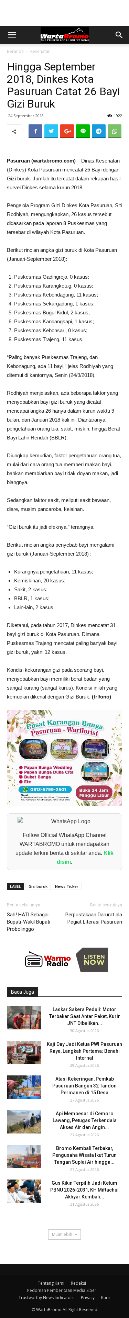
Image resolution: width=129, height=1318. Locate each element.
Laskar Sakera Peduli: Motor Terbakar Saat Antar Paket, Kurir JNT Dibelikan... (84, 1016)
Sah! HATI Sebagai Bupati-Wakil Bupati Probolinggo (28, 922)
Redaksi (78, 1283)
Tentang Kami (51, 1283)
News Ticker (66, 886)
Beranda (15, 51)
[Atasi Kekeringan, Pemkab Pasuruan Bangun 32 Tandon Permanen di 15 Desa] (24, 1087)
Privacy (88, 1297)
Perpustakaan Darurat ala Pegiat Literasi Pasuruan (93, 918)
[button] (119, 35)
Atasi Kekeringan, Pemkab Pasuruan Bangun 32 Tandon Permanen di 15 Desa (84, 1085)
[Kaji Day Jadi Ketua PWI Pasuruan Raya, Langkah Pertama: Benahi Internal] (24, 1052)
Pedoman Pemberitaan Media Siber (61, 1290)
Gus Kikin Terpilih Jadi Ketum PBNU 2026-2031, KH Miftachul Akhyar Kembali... (84, 1189)
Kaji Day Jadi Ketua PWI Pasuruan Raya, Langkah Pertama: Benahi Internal (84, 1051)
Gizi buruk (38, 886)
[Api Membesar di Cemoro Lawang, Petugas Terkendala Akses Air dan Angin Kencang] (24, 1122)
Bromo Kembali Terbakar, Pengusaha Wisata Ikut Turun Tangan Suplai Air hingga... (84, 1155)
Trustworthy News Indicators (46, 1297)
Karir (105, 1297)
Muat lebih (62, 1234)
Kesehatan (40, 51)
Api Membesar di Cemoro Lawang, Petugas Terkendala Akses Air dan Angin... (85, 1120)
